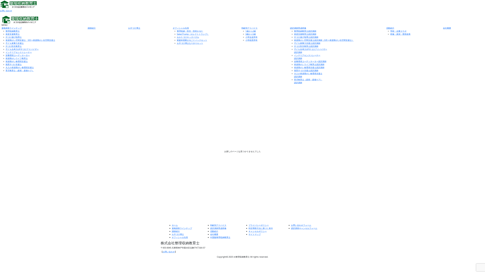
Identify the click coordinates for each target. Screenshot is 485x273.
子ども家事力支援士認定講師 (307, 43)
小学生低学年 (251, 37)
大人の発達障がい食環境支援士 (20, 67)
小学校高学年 (251, 40)
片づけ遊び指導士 (14, 37)
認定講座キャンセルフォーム (304, 228)
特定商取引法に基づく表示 (261, 228)
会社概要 (447, 28)
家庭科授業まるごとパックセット (192, 40)
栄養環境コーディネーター (18, 55)
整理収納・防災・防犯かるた (190, 31)
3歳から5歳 (250, 34)
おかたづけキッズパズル (188, 37)
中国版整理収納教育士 (220, 237)
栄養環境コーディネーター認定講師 (310, 61)
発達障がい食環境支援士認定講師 (309, 67)
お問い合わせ (6, 10)
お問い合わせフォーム (301, 225)
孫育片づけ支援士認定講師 (306, 70)
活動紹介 (390, 28)
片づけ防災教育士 (14, 46)
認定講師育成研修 (298, 28)
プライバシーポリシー (259, 225)
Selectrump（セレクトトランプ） (193, 34)
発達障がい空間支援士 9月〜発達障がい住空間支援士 (30, 40)
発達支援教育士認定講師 (305, 34)
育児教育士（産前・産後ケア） (20, 70)
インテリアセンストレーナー (19, 52)
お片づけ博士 (134, 28)
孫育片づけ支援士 (14, 64)
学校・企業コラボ (398, 31)
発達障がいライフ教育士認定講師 (309, 64)
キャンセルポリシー (258, 231)
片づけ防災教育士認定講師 (306, 46)
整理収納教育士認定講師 (305, 31)
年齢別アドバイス (249, 28)
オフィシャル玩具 (181, 28)
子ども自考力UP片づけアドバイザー (22, 49)
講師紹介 (92, 28)
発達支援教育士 (13, 34)
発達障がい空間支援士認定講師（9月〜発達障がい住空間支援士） (324, 40)
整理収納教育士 (13, 31)
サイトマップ (255, 234)
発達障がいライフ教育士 (17, 58)
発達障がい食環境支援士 (17, 61)
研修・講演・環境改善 (400, 34)
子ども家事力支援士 (15, 43)
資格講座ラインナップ (12, 28)
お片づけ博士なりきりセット (190, 43)
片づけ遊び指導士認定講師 (306, 37)
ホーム (175, 225)
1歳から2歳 (250, 31)
